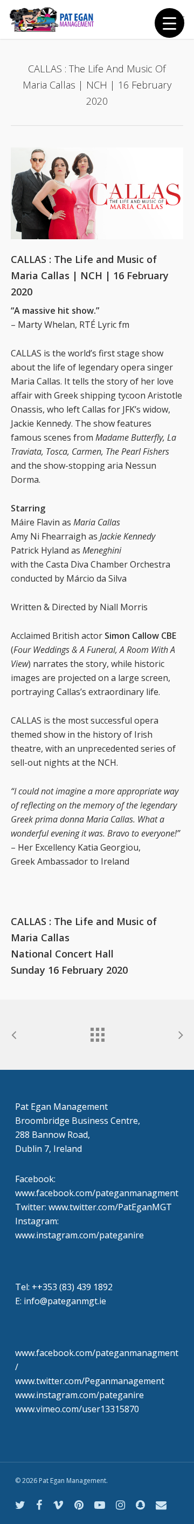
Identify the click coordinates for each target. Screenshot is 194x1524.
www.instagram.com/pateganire (79, 1395)
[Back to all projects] (97, 1032)
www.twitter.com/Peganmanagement (89, 1381)
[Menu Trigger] (169, 23)
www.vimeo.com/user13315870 (77, 1409)
